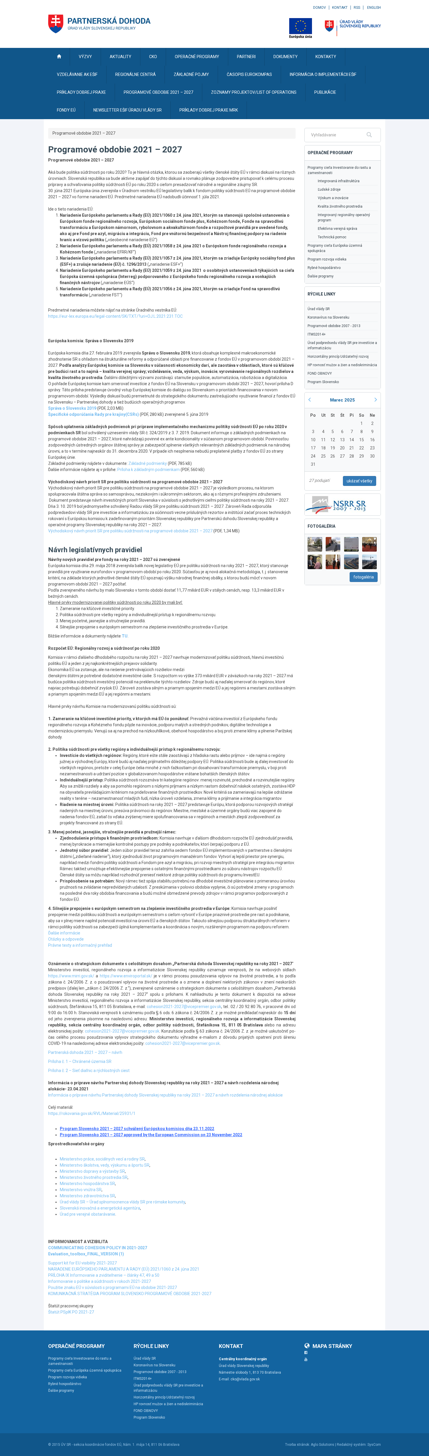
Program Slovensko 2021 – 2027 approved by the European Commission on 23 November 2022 (151, 1134)
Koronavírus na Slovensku (328, 317)
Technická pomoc (332, 237)
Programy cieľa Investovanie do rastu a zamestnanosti (339, 170)
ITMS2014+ (317, 334)
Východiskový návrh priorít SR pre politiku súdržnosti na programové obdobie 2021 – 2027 (130, 531)
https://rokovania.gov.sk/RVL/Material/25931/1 (91, 1113)
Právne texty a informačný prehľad (80, 945)
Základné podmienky (147, 463)
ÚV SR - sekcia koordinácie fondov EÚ (91, 1445)
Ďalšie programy (321, 276)
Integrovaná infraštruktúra (339, 181)
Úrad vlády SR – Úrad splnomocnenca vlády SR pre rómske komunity (122, 1202)
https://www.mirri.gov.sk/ (71, 976)
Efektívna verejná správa (337, 229)
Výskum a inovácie (333, 198)
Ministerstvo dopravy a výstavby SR (92, 1171)
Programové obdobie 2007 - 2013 (334, 326)
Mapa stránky (332, 1346)
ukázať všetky (359, 481)
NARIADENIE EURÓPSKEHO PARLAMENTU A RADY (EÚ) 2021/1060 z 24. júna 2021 (123, 1269)
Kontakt (340, 8)
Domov (319, 8)
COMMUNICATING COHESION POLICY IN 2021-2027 (97, 1247)
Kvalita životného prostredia (340, 206)
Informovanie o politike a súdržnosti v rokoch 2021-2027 (99, 1281)
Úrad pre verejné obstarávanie (87, 1214)
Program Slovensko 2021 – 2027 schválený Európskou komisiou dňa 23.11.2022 (137, 1128)
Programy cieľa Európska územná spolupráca (335, 248)
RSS (357, 8)
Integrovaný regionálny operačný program (344, 217)
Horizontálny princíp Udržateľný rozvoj (338, 357)
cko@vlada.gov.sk (245, 1379)
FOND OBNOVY (320, 373)
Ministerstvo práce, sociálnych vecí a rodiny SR (102, 1159)
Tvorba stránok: (297, 1445)
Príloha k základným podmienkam (148, 469)
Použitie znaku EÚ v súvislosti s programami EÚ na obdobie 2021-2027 (112, 1287)
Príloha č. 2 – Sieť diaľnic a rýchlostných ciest (89, 1070)
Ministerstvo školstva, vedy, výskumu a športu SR (104, 1165)
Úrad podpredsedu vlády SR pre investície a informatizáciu (342, 345)
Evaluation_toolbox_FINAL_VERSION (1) (86, 1254)
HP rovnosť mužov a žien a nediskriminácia (342, 365)
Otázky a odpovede (66, 939)
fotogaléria (363, 577)
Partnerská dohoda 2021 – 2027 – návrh (85, 1052)
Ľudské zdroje (329, 189)
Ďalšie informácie (64, 933)
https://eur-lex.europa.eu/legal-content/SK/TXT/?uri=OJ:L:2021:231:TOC (115, 316)
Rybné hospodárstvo (324, 268)
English (374, 8)
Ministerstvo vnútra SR (81, 1189)
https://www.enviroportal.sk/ (126, 976)
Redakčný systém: (352, 1445)
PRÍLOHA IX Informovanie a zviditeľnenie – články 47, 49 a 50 (103, 1275)
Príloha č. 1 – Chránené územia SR (79, 1061)
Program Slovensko (323, 382)
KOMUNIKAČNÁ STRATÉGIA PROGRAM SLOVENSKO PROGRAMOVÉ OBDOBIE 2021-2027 (129, 1293)
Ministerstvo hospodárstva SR (87, 1183)
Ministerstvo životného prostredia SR (94, 1177)
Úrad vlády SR (319, 309)
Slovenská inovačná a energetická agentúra (100, 1208)
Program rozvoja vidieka (327, 259)
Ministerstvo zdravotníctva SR (87, 1195)
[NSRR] (336, 504)
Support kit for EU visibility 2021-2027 (82, 1263)
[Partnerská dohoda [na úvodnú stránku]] (99, 24)
